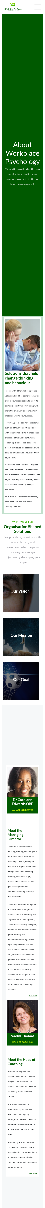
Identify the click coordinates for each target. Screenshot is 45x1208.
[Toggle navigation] (37, 6)
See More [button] (33, 995)
